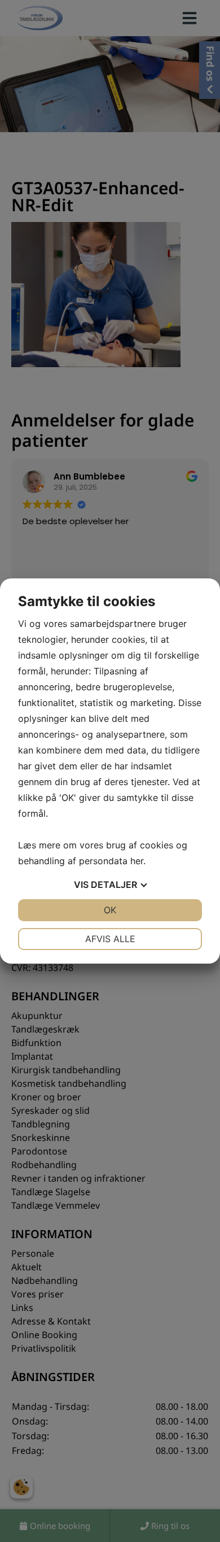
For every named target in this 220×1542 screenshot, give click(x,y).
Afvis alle (110, 938)
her (136, 860)
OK (110, 910)
